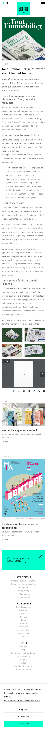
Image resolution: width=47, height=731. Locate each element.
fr (3, 3)
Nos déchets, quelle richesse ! (19, 430)
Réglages (23, 710)
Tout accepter (23, 724)
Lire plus (5, 442)
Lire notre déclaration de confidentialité (22, 701)
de (7, 3)
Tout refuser (23, 717)
